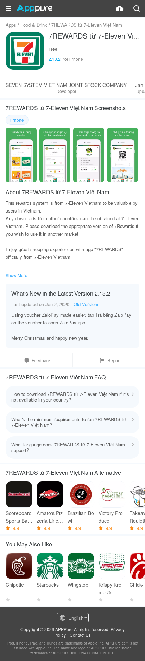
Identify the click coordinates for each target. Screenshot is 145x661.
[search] (136, 8)
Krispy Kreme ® (110, 588)
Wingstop (78, 584)
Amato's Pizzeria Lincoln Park (50, 517)
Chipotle (15, 584)
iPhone (17, 120)
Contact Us (80, 635)
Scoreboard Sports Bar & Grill (19, 517)
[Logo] (34, 8)
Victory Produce (111, 517)
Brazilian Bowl (81, 517)
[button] (8, 8)
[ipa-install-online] (119, 8)
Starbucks (48, 584)
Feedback (41, 360)
